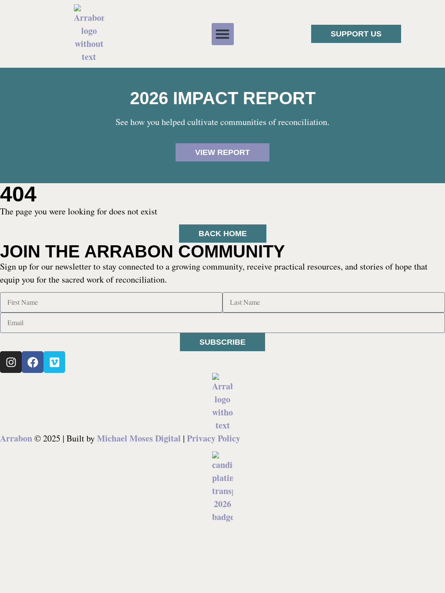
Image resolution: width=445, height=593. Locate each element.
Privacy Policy (213, 438)
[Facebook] (32, 362)
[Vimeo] (54, 362)
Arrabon (16, 438)
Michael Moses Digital (139, 438)
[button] (223, 34)
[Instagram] (11, 362)
